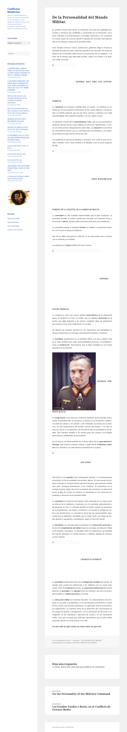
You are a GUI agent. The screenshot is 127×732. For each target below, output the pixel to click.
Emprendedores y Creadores (62, 643)
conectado (75, 667)
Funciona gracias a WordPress (63, 727)
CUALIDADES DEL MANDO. (92, 640)
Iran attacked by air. (14, 160)
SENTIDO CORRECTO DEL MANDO (85, 643)
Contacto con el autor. (15, 230)
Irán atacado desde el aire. (16, 154)
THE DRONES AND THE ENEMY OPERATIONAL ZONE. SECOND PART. (18, 168)
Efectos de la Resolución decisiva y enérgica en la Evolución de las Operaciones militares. (18, 111)
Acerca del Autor (13, 226)
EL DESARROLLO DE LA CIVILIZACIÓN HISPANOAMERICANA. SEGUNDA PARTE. (18, 137)
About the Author (13, 218)
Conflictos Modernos (13, 10)
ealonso (77, 640)
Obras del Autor (13, 222)
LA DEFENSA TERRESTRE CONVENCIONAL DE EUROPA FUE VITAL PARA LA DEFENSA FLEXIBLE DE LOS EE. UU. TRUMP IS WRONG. (18, 85)
